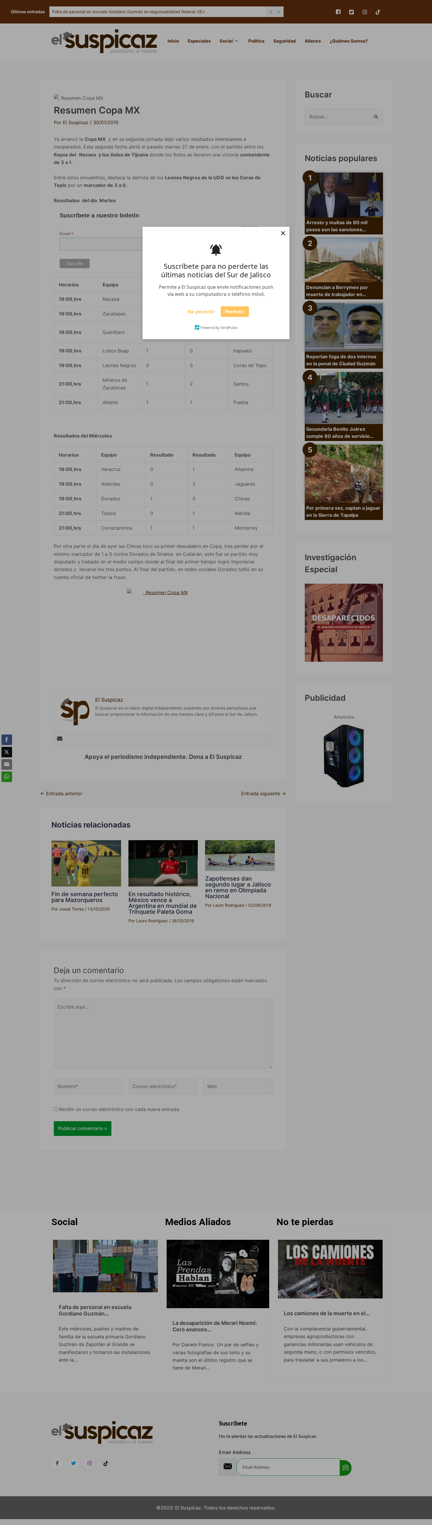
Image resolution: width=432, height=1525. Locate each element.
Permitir (235, 313)
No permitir (201, 313)
